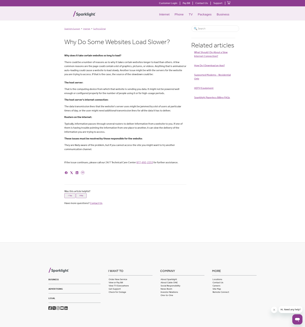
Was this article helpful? (77, 191)
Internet (164, 14)
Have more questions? (83, 203)
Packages (205, 14)
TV (191, 14)
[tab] (74, 279)
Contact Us (201, 3)
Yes (70, 195)
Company (167, 271)
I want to (115, 271)
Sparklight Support (72, 29)
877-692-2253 (144, 162)
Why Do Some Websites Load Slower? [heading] (117, 42)
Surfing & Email (99, 29)
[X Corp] (72, 172)
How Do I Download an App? (209, 65)
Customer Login (168, 3)
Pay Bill (186, 3)
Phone (179, 14)
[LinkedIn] (77, 172)
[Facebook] (66, 172)
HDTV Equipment (204, 88)
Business (223, 14)
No (82, 195)
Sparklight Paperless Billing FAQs (212, 97)
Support (217, 3)
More (216, 271)
